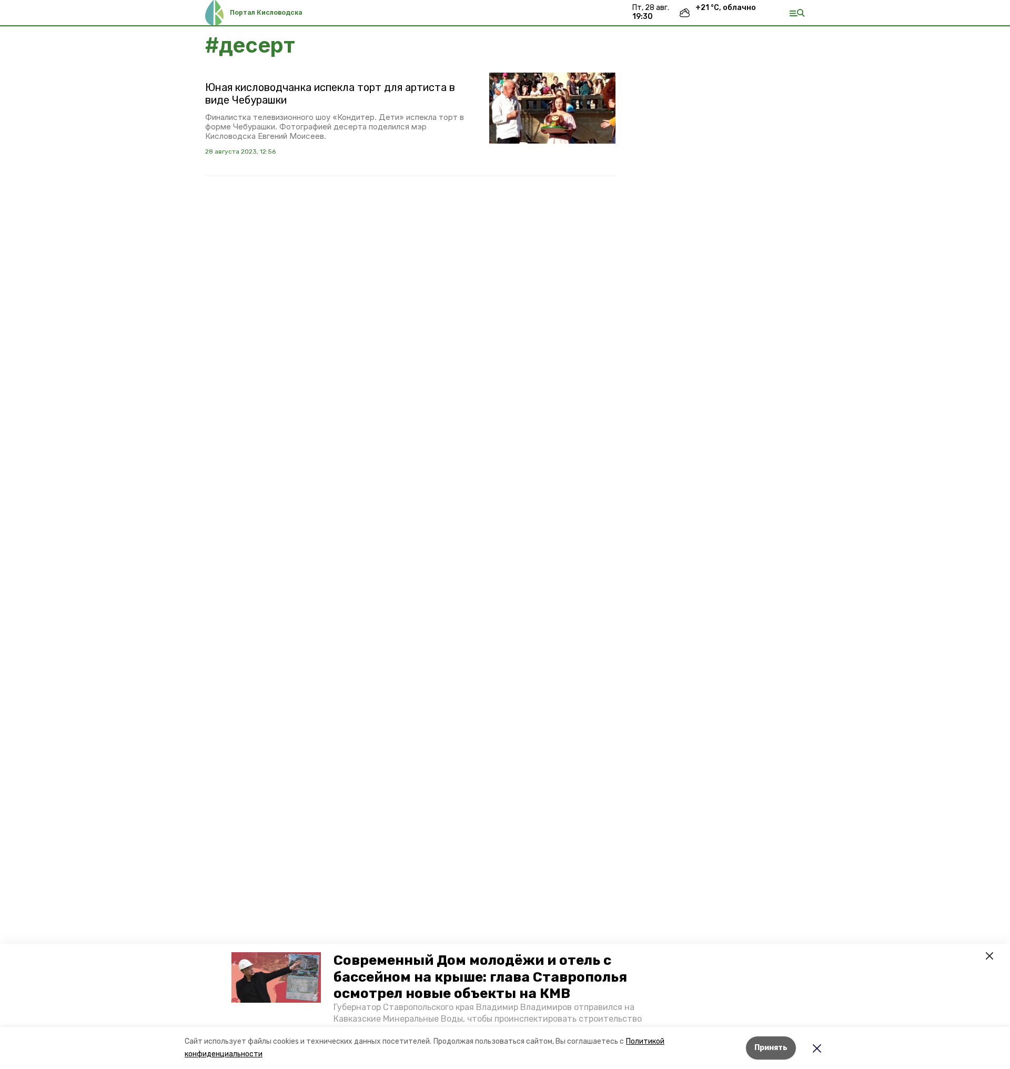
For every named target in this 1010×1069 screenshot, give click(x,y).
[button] (276, 977)
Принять (770, 1047)
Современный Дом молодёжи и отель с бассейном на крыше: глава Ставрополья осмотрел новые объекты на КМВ (480, 976)
